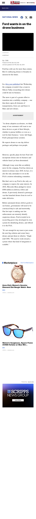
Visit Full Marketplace (27, 263)
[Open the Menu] (3, 3)
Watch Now (30, 2)
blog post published (13, 84)
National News (10, 17)
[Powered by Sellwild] (31, 382)
